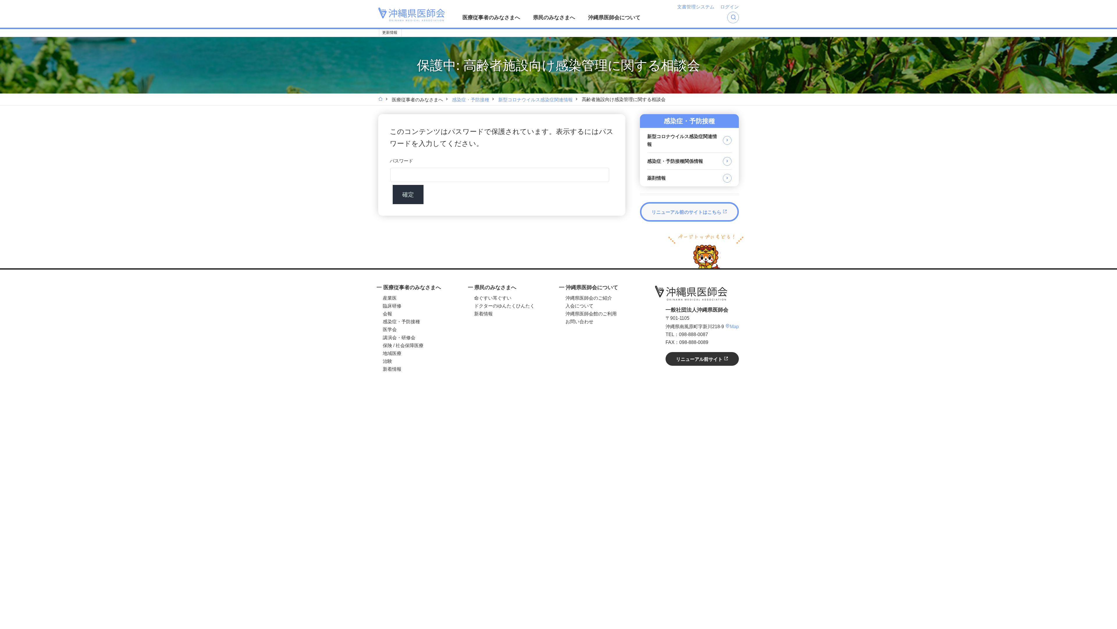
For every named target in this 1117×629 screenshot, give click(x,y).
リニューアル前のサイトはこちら (687, 212)
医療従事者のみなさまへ (491, 17)
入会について (579, 305)
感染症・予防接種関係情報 (675, 161)
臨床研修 (392, 305)
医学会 (390, 329)
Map (734, 326)
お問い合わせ (579, 321)
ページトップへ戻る (706, 250)
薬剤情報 (656, 178)
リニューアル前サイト (700, 359)
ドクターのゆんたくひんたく (504, 305)
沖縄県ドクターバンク (450, 33)
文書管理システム (695, 6)
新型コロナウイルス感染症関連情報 (535, 99)
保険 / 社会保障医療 (403, 345)
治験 (387, 361)
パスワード (401, 160)
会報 (387, 313)
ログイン (729, 6)
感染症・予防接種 (470, 99)
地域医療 (392, 353)
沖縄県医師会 (691, 293)
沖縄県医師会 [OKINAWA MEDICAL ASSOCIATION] (411, 14)
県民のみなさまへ (554, 17)
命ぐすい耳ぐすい (492, 298)
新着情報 (392, 369)
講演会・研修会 (399, 337)
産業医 (390, 298)
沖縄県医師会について (614, 17)
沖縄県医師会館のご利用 (591, 313)
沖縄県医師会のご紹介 (588, 298)
